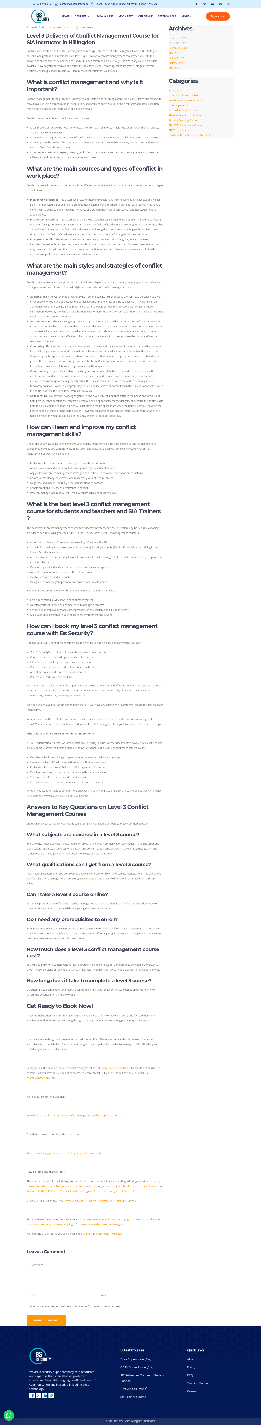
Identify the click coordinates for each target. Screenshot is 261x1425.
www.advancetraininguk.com (81, 1200)
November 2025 (178, 43)
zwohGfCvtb (38, 27)
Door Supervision (179, 105)
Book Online (105, 16)
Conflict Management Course (185, 100)
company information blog (184, 95)
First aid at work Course (182, 110)
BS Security (175, 90)
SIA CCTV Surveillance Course (185, 125)
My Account (218, 16)
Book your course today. (116, 1068)
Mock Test (126, 16)
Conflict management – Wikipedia (103, 1233)
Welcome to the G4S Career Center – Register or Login (58, 1191)
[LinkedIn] (212, 3)
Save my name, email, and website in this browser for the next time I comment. (75, 1306)
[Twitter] (204, 3)
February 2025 (177, 58)
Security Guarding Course (183, 120)
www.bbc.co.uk (99, 1224)
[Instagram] (228, 3)
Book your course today (41, 685)
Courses (80, 16)
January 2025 (176, 63)
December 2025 (178, 38)
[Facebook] (196, 3)
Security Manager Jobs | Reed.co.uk (114, 1191)
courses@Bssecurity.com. (41, 1078)
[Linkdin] (44, 1395)
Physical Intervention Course (185, 115)
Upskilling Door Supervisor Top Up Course (193, 135)
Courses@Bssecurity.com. (73, 695)
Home (65, 16)
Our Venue (145, 16)
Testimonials (167, 16)
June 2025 (174, 53)
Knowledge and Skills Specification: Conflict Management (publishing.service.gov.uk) (74, 1115)
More (185, 16)
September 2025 (178, 48)
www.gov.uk (119, 1224)
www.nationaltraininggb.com (115, 1200)
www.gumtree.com (148, 1186)
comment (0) (87, 27)
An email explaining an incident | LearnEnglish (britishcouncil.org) (64, 1153)
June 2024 (174, 67)
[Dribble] (220, 3)
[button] (9, 1415)
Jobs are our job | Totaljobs (117, 1186)
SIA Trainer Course (179, 130)
